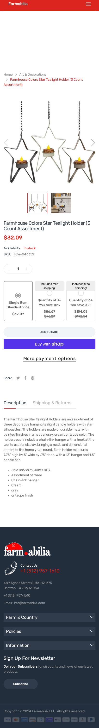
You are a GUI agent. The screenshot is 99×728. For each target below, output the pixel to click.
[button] (18, 305)
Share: (8, 378)
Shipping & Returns (52, 402)
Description (15, 402)
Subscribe (20, 684)
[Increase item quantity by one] (26, 269)
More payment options (49, 358)
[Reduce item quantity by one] (9, 269)
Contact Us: (29, 565)
